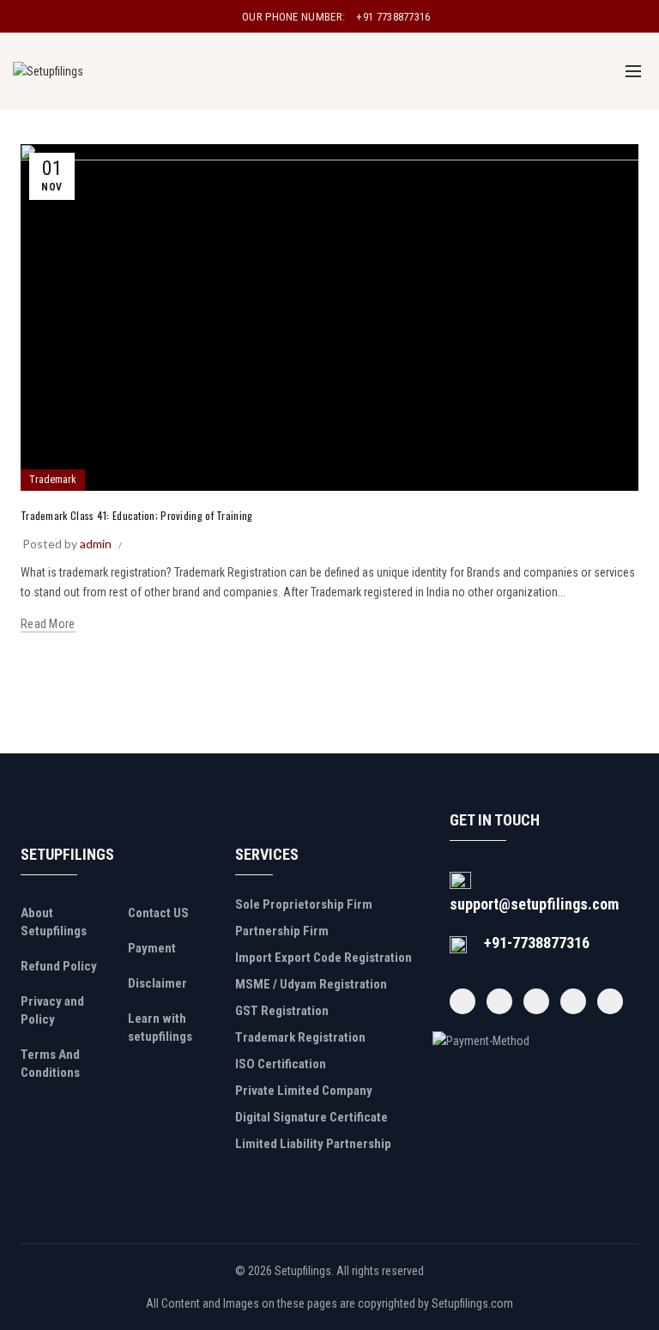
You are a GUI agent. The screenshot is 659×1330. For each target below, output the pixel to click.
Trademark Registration (300, 1037)
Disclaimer (157, 983)
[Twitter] (499, 1001)
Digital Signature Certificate (311, 1117)
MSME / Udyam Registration (311, 984)
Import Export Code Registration (323, 957)
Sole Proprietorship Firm (303, 904)
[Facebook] (462, 1001)
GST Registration (282, 1011)
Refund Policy (59, 966)
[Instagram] (536, 1001)
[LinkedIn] (610, 1001)
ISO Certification (280, 1064)
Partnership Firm (282, 931)
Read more (48, 624)
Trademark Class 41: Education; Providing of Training (137, 515)
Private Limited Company (303, 1090)
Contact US (158, 913)
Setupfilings (303, 1271)
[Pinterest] (573, 1001)
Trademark (52, 480)
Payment (152, 948)
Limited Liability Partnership (313, 1144)
